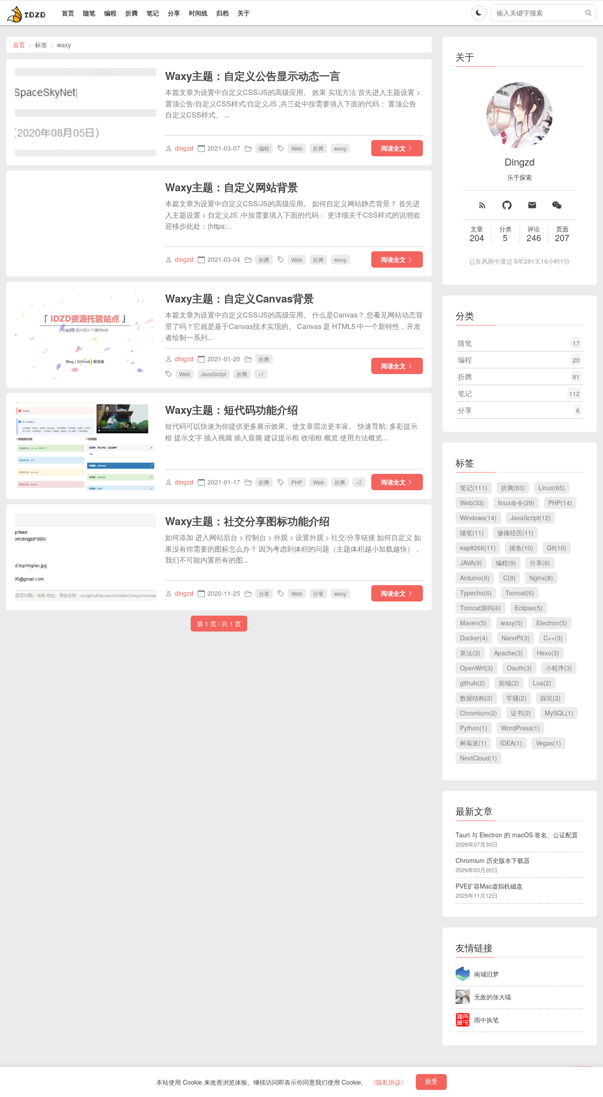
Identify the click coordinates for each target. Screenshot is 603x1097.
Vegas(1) (548, 742)
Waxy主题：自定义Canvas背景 (239, 298)
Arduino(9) (475, 577)
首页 (68, 12)
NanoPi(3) (515, 637)
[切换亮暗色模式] (478, 12)
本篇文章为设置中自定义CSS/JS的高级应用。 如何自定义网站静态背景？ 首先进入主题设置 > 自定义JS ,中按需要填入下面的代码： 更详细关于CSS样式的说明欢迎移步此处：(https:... (292, 214)
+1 (261, 373)
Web (296, 148)
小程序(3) (559, 667)
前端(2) (509, 682)
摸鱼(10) (521, 547)
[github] (507, 205)
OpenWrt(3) (476, 667)
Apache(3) (508, 652)
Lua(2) (542, 682)
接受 (431, 1081)
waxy (340, 148)
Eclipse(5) (529, 607)
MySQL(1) (559, 712)
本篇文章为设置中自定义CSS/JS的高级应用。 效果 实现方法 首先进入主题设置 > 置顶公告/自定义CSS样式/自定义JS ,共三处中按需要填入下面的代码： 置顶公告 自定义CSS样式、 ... (292, 103)
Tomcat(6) (519, 592)
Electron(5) (551, 622)
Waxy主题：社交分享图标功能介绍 (247, 520)
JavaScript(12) (530, 517)
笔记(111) (473, 487)
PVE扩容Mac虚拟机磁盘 (489, 885)
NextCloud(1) (478, 757)
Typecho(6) (476, 592)
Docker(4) (474, 637)
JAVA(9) (471, 562)
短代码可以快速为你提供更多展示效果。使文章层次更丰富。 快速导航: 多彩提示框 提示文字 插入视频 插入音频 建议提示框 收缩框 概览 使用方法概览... (291, 432)
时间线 (198, 12)
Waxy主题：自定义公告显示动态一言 (252, 75)
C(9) (509, 577)
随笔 (89, 12)
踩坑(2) (550, 697)
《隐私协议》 (388, 1082)
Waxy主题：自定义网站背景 (231, 186)
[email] (532, 205)
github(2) (472, 682)
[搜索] (588, 12)
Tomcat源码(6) (480, 607)
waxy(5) (512, 622)
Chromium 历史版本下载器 (493, 860)
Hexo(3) (548, 652)
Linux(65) (552, 487)
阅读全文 (393, 148)
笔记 (153, 12)
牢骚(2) (516, 697)
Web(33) (472, 502)
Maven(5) (473, 622)
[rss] (482, 205)
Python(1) (473, 727)
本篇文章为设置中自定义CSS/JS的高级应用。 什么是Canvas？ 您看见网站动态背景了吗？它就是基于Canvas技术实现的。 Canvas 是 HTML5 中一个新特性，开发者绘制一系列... (294, 326)
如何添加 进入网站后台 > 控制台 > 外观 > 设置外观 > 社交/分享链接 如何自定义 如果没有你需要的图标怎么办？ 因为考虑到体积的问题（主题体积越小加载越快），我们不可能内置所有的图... (293, 548)
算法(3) (470, 652)
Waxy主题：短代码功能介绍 (231, 409)
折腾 (131, 12)
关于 (243, 12)
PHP (296, 482)
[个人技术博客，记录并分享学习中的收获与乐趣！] (27, 12)
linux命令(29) (516, 502)
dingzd (184, 148)
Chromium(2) (478, 712)
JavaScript (213, 374)
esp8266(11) (478, 547)
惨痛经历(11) (515, 532)
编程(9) (506, 562)
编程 (110, 12)
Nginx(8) (541, 577)
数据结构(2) (476, 697)
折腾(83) (513, 487)
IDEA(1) (511, 742)
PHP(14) (560, 502)
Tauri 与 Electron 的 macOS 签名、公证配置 (517, 834)
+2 (359, 481)
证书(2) (521, 712)
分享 (174, 12)
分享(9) (540, 562)
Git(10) (556, 547)
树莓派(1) (473, 742)
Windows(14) (478, 517)
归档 (222, 12)
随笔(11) (472, 532)
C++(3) (553, 637)
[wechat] (556, 205)
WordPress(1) (520, 727)
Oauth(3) (519, 667)
